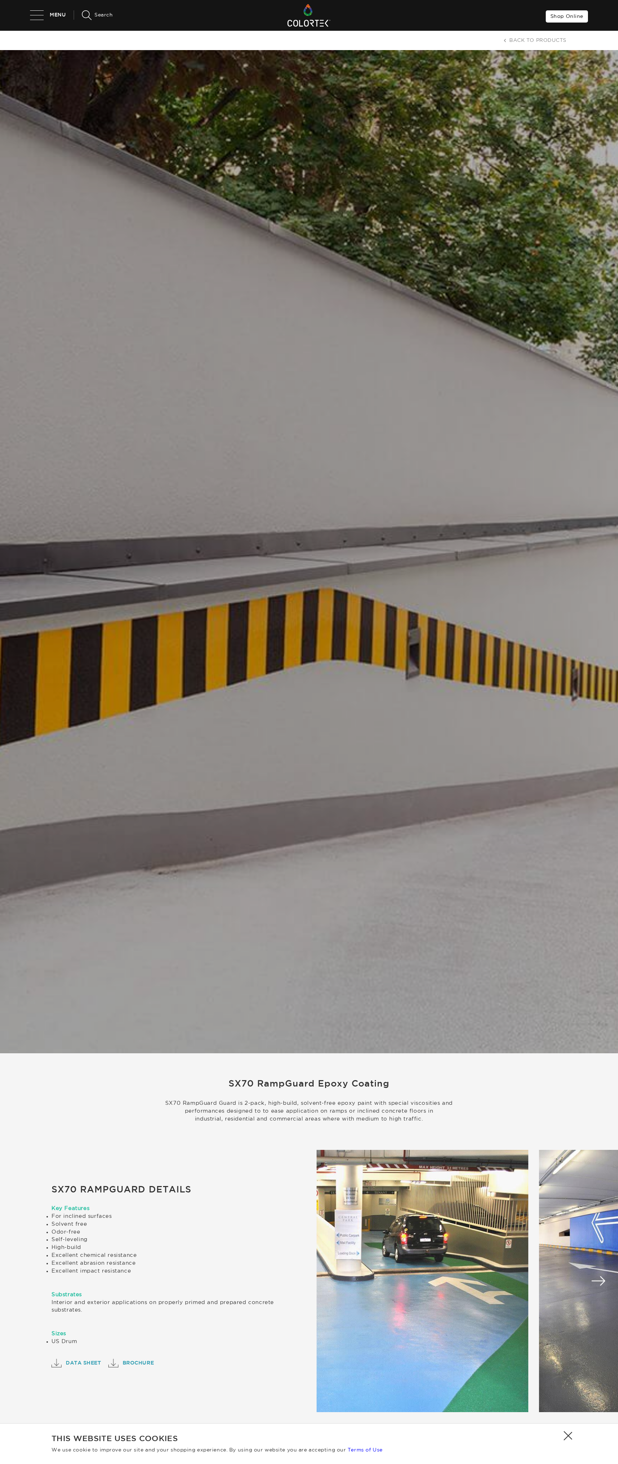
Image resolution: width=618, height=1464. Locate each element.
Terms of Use (365, 1450)
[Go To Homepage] (309, 15)
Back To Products (537, 40)
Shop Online (566, 16)
